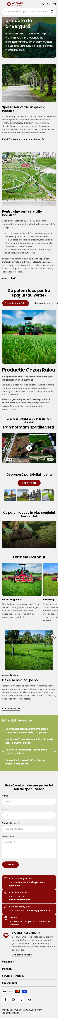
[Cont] (43, 4)
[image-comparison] (29, 448)
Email (5, 809)
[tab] (15, 303)
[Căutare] (52, 11)
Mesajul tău (8, 836)
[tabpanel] (29, 360)
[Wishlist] (48, 4)
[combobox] (29, 11)
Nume (5, 795)
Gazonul (13, 1009)
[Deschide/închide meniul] (3, 4)
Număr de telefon (11, 822)
